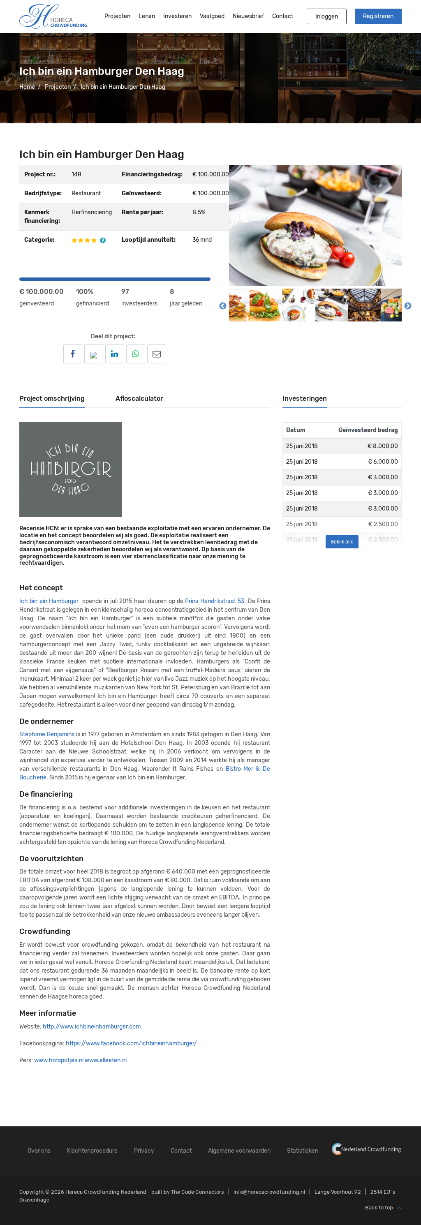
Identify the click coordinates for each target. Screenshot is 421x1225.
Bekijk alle (342, 542)
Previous (223, 306)
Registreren (378, 16)
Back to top (379, 1207)
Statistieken (302, 1150)
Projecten (117, 16)
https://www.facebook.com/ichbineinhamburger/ (131, 1043)
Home (27, 86)
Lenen (147, 16)
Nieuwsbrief (248, 16)
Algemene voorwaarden (239, 1150)
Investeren (177, 16)
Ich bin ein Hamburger (49, 601)
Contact (282, 16)
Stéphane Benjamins (46, 734)
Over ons (39, 1150)
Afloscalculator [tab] (139, 398)
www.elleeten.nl (106, 1060)
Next (408, 306)
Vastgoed (212, 16)
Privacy (144, 1150)
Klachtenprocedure (92, 1150)
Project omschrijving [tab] (52, 398)
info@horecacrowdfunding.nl (269, 1192)
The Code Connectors (197, 1192)
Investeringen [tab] (304, 398)
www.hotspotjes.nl (59, 1060)
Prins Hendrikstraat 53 (214, 601)
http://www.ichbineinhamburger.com (92, 1026)
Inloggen (326, 16)
